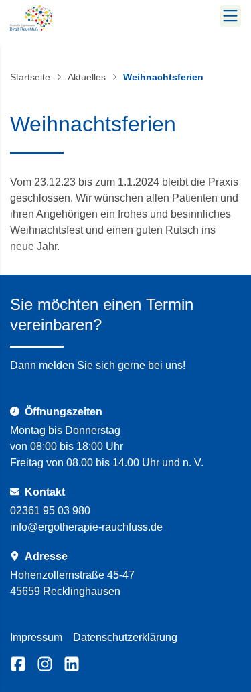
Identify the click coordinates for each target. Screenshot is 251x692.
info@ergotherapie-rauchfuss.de (86, 527)
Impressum (36, 637)
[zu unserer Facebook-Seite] (18, 664)
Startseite (30, 77)
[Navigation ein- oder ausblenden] (230, 16)
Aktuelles (87, 77)
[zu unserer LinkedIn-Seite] (72, 664)
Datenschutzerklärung (125, 637)
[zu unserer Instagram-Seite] (45, 664)
